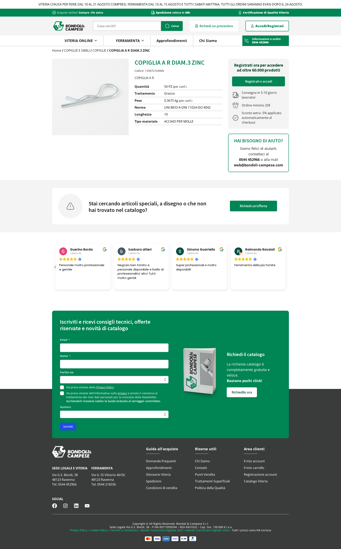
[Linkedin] (76, 505)
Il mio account (254, 461)
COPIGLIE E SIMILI (77, 50)
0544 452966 (249, 159)
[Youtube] (87, 505)
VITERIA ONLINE (79, 40)
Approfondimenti (171, 40)
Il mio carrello (254, 468)
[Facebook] (54, 505)
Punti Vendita (205, 474)
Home (56, 50)
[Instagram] (65, 505)
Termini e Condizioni (124, 530)
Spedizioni (153, 481)
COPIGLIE (99, 50)
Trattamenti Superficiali (212, 481)
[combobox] (127, 26)
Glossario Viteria (158, 474)
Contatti (201, 468)
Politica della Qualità (210, 488)
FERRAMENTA (128, 40)
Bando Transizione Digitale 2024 (207, 530)
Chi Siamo (208, 40)
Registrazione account (260, 474)
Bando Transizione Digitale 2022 (162, 530)
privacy (122, 393)
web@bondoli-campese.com (258, 165)
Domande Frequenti (161, 461)
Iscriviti (68, 426)
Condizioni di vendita (161, 488)
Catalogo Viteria (256, 481)
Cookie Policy (98, 530)
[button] (55, 267)
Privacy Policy (105, 387)
